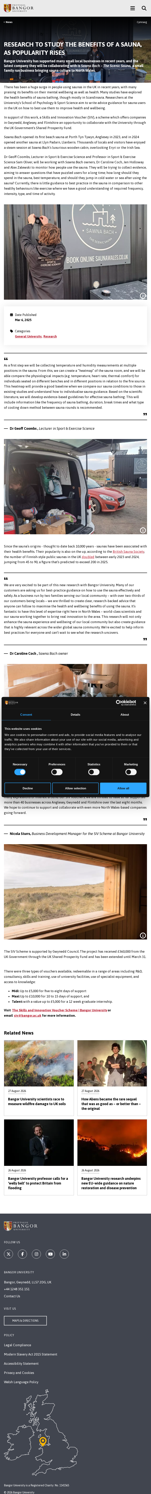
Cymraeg (142, 22)
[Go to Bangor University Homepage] (18, 8)
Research (50, 336)
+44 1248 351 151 (16, 1289)
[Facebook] (22, 1254)
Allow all (123, 788)
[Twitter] (8, 1254)
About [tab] (125, 714)
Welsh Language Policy (21, 1382)
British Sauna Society (128, 552)
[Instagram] (36, 1254)
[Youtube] (50, 1254)
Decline (28, 788)
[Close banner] (145, 702)
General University (28, 336)
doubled (88, 557)
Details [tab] (75, 714)
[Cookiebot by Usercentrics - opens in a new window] (119, 703)
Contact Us (12, 1296)
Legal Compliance (17, 1345)
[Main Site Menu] (132, 8)
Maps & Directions (25, 1320)
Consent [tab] (26, 714)
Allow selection (75, 788)
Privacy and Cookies (19, 1373)
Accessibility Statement (21, 1363)
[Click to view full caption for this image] (143, 296)
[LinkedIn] (64, 1254)
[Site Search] (142, 8)
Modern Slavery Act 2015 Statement (30, 1354)
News (9, 22)
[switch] (57, 772)
